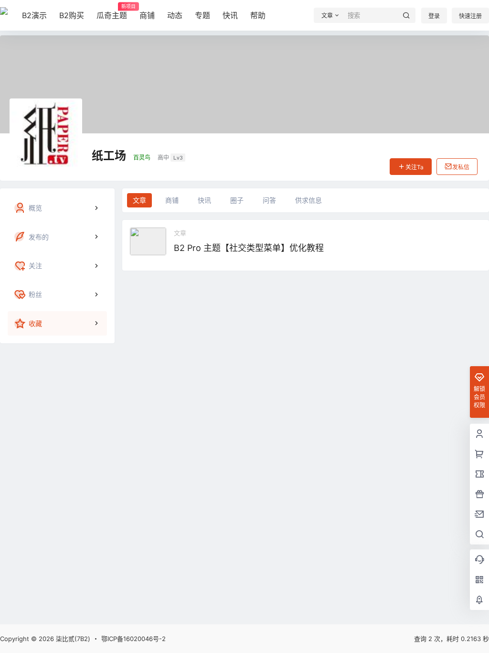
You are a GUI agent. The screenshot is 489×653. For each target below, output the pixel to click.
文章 (139, 200)
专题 (202, 15)
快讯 (230, 15)
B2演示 (34, 15)
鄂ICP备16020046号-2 (133, 638)
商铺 (147, 15)
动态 (174, 15)
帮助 (258, 15)
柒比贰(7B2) (72, 638)
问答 (269, 200)
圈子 (237, 200)
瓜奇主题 (111, 12)
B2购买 (71, 15)
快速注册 (470, 16)
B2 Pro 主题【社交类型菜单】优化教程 (249, 248)
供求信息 (308, 200)
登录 (434, 16)
